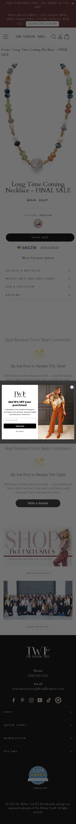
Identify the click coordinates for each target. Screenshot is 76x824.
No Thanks (20, 431)
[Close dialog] (71, 387)
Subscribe (20, 426)
